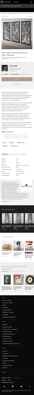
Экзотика (11, 142)
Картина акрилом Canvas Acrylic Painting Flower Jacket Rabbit (7, 287)
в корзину (17, 79)
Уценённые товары (7, 302)
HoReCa (4, 363)
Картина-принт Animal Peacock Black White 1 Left (7, 226)
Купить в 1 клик (17, 84)
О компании (5, 353)
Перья (4, 142)
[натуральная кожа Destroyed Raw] (32, 253)
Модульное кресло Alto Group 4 (6, 253)
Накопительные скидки (8, 334)
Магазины (16, 2)
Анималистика (20, 142)
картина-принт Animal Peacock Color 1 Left (15, 134)
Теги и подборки (6, 310)
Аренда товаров (6, 336)
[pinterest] (21, 386)
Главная (4, 13)
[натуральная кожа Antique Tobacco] (28, 253)
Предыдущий (5, 16)
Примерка (5, 324)
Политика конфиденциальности (10, 343)
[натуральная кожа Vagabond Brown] (26, 253)
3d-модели (5, 358)
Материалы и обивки (7, 312)
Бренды (4, 305)
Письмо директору (7, 365)
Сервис (4, 321)
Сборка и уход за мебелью (9, 329)
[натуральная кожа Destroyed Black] (30, 253)
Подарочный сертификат (8, 317)
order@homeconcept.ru (8, 382)
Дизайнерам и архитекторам (9, 356)
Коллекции (5, 307)
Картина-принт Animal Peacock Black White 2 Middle (18, 226)
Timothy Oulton (14, 58)
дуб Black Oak (13, 71)
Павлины (5, 146)
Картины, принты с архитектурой (16, 271)
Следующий (29, 16)
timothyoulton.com (15, 201)
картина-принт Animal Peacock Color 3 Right (16, 138)
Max (9, 380)
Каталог (4, 297)
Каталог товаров (6, 300)
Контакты (4, 348)
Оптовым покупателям (8, 360)
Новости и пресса (7, 338)
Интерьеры (5, 314)
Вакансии (4, 367)
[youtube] (13, 386)
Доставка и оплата (7, 327)
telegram (4, 380)
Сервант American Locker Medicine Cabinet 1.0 (17, 254)
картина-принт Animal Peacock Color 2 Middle (16, 136)
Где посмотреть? (25, 74)
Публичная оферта (7, 341)
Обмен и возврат (7, 331)
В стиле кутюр (13, 146)
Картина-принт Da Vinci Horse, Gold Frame (17, 287)
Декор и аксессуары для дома (14, 13)
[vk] (4, 386)
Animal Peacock (8, 209)
